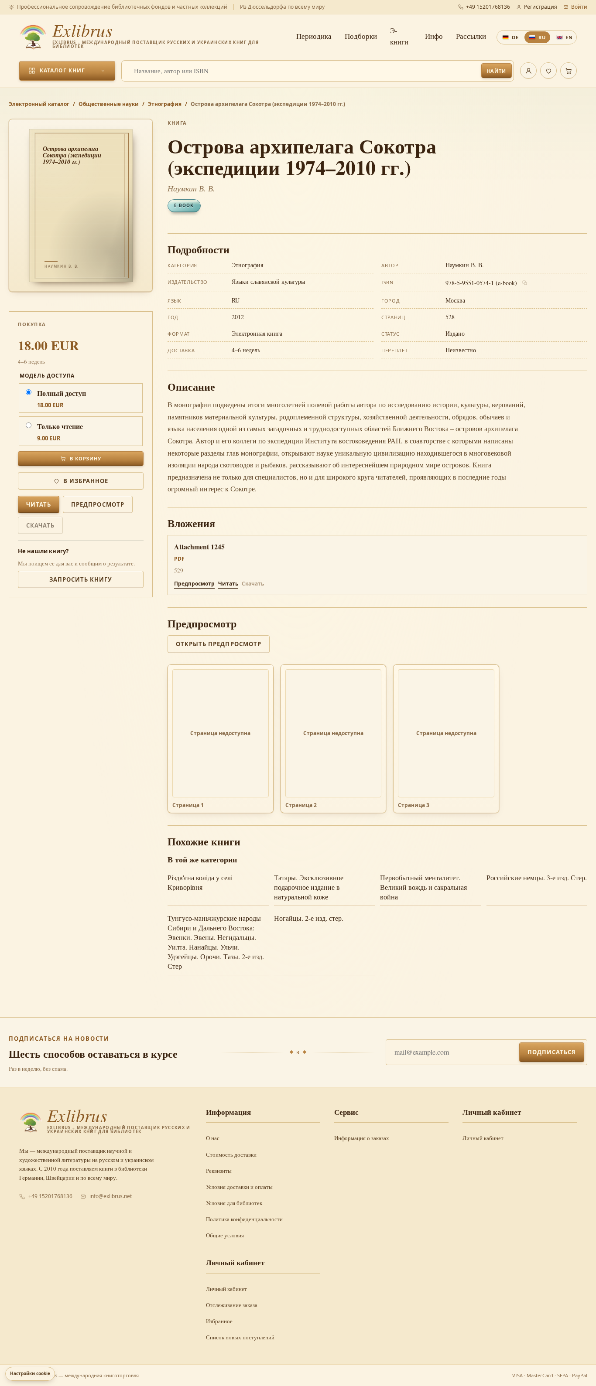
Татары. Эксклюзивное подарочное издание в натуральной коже (308, 887)
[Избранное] (548, 70)
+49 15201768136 (488, 6)
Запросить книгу (81, 579)
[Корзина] (568, 70)
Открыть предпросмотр (218, 644)
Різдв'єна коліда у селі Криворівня (200, 882)
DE (515, 37)
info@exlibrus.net (110, 1196)
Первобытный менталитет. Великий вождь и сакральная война (423, 887)
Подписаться (551, 1052)
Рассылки (471, 36)
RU (542, 37)
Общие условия (225, 1235)
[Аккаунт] (528, 70)
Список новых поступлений (240, 1337)
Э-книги (399, 36)
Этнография (165, 104)
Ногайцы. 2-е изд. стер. (308, 918)
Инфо (434, 36)
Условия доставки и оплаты (239, 1187)
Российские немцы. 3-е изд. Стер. (536, 877)
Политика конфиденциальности (244, 1219)
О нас (212, 1138)
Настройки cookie (30, 1373)
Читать (38, 504)
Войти (579, 6)
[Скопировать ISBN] (525, 283)
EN (569, 37)
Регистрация (540, 6)
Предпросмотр (97, 504)
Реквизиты (219, 1171)
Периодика (314, 36)
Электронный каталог (39, 104)
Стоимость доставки (231, 1154)
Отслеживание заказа (231, 1305)
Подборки (361, 36)
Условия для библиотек (234, 1203)
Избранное (219, 1321)
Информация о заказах (361, 1138)
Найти (496, 71)
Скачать (40, 525)
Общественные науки (109, 104)
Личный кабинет (483, 1138)
